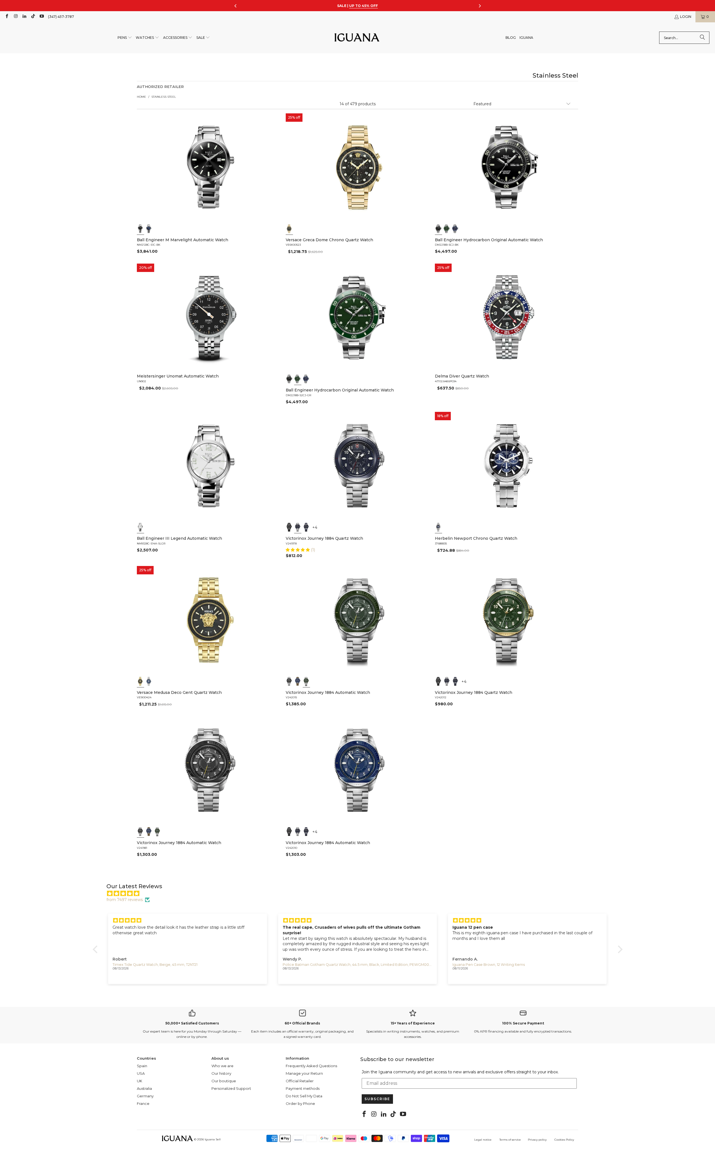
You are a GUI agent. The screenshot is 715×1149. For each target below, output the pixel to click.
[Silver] (140, 527)
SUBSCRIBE (377, 1099)
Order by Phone (300, 1103)
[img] (360, 893)
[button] (125, 37)
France (143, 1103)
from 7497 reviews (124, 899)
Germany (145, 1096)
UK (139, 1081)
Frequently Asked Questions (311, 1066)
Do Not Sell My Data (304, 1096)
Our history (221, 1073)
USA (141, 1073)
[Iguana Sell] (357, 38)
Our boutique (223, 1081)
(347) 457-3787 (61, 17)
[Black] (140, 228)
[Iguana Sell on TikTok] (32, 17)
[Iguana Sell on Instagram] (15, 17)
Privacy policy (537, 1139)
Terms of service (510, 1139)
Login (685, 17)
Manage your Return (304, 1073)
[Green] (447, 228)
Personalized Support (231, 1088)
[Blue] (149, 228)
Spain (142, 1066)
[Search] (702, 38)
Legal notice (483, 1139)
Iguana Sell (213, 1139)
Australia (144, 1088)
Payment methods (303, 1088)
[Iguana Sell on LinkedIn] (24, 17)
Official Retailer (300, 1081)
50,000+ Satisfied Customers (192, 1023)
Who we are (222, 1066)
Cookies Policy (564, 1139)
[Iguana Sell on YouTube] (41, 17)
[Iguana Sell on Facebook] (6, 17)
